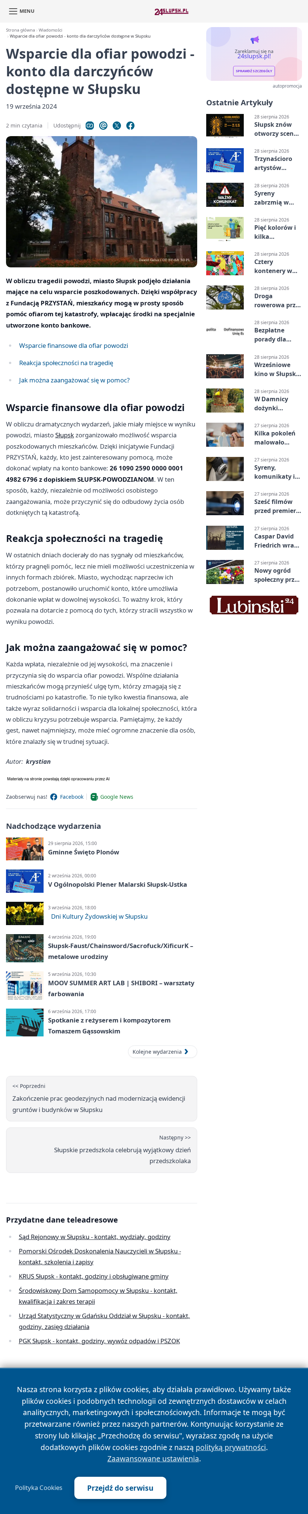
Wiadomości (50, 30)
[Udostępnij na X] (116, 125)
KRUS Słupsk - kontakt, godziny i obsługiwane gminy (94, 1276)
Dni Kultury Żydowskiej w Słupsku (99, 916)
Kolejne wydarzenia (157, 1051)
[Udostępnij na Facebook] (130, 125)
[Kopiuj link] (89, 125)
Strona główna (20, 30)
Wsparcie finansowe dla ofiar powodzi (73, 345)
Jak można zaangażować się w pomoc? (74, 380)
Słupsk (64, 435)
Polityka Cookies (38, 1487)
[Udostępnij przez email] (103, 125)
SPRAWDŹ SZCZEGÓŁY (254, 71)
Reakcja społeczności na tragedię (66, 362)
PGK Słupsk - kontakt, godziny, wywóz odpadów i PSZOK (99, 1341)
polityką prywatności (231, 1447)
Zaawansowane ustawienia (153, 1458)
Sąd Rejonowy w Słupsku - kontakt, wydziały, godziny (95, 1236)
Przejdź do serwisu (120, 1488)
